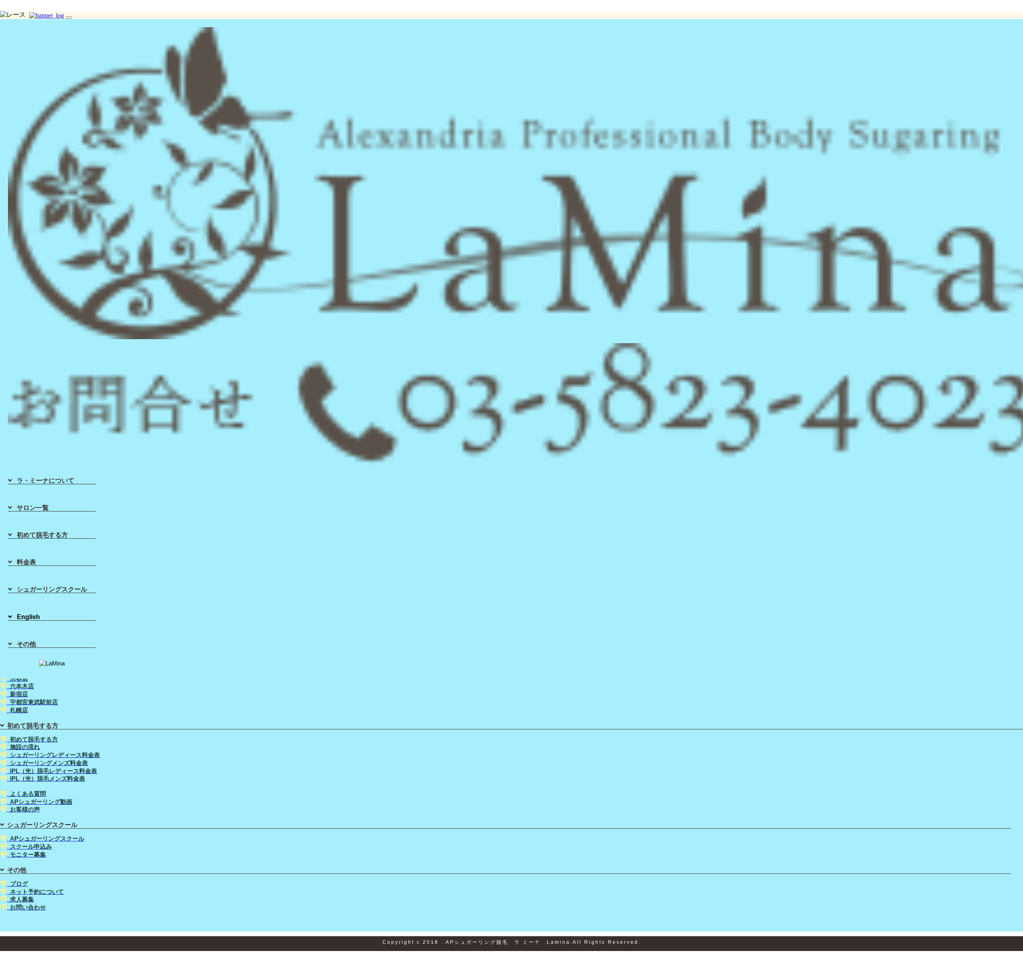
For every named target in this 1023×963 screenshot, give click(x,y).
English (26, 616)
